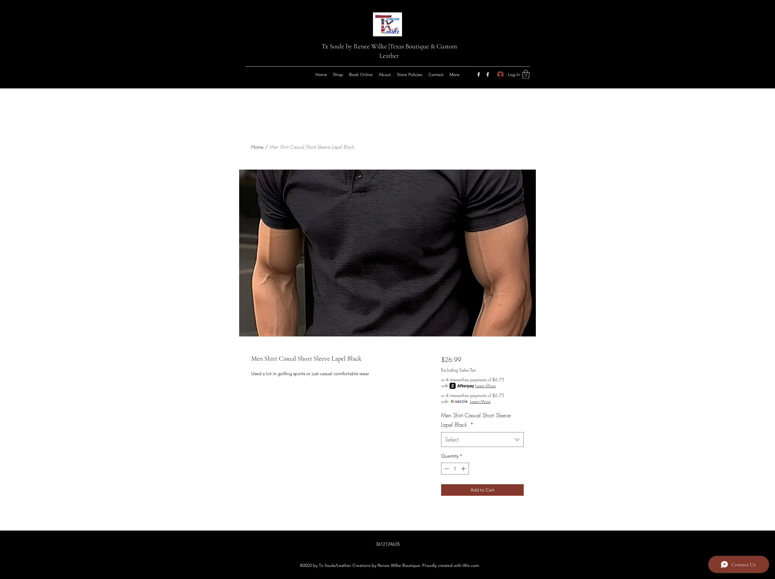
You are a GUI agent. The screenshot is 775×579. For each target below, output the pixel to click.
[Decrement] (446, 468)
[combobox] (482, 439)
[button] (525, 74)
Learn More (485, 386)
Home (257, 147)
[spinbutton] (455, 468)
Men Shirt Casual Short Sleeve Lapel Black (476, 420)
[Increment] (464, 468)
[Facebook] (479, 74)
